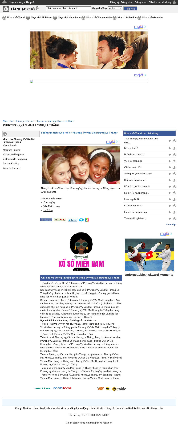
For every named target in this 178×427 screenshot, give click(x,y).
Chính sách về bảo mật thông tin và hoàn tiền (89, 422)
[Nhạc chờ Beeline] (108, 388)
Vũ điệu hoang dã (133, 161)
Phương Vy (49, 202)
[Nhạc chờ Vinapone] (84, 389)
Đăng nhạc (141, 2)
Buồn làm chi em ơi (134, 154)
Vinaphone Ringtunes (13, 154)
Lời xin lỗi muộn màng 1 (136, 193)
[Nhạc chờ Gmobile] (118, 389)
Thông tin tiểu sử (24, 121)
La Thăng (48, 210)
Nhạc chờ (8, 121)
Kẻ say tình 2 (131, 148)
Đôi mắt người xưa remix (137, 186)
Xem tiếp (171, 224)
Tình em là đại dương (135, 218)
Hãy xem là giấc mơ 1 (135, 180)
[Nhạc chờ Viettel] (42, 388)
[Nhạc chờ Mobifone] (62, 388)
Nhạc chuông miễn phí (21, 2)
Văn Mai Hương (51, 206)
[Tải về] (174, 140)
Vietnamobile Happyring (15, 159)
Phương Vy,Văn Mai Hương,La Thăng (55, 121)
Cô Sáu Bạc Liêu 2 (133, 205)
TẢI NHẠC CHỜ (22, 9)
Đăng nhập (127, 2)
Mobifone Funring (11, 150)
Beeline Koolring (11, 163)
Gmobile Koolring (11, 168)
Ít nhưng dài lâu (132, 199)
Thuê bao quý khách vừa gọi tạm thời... (141, 140)
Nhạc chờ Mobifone (41, 17)
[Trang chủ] (4, 2)
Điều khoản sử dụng (160, 2)
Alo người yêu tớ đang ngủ (138, 173)
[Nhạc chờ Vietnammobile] (100, 388)
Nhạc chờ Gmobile (152, 17)
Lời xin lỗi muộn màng (135, 212)
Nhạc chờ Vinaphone (69, 17)
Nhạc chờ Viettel (16, 17)
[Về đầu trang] (174, 423)
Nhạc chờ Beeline (127, 17)
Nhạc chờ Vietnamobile (99, 17)
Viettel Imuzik (10, 145)
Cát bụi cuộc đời (132, 167)
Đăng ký (114, 2)
